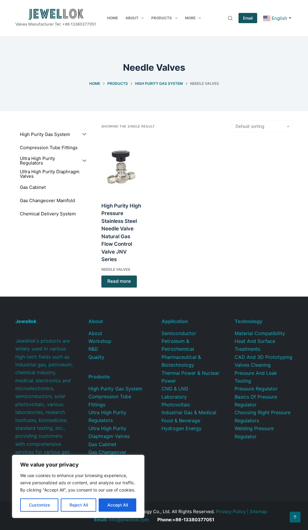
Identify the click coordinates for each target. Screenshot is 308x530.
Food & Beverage (181, 421)
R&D (93, 349)
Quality (96, 357)
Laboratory (174, 397)
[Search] (230, 18)
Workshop (99, 341)
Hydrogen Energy (182, 428)
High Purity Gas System (115, 389)
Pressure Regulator (256, 389)
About (131, 18)
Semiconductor (179, 333)
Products (161, 18)
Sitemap (258, 511)
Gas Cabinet (102, 444)
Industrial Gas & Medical (189, 412)
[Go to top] (295, 517)
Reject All (78, 504)
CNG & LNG (175, 389)
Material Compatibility (260, 333)
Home (112, 18)
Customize (39, 504)
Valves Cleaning (253, 365)
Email (248, 18)
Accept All (117, 504)
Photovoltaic (176, 405)
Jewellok (25, 321)
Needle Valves (115, 269)
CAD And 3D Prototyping (263, 357)
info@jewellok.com (121, 519)
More (190, 18)
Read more (119, 281)
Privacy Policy (231, 511)
